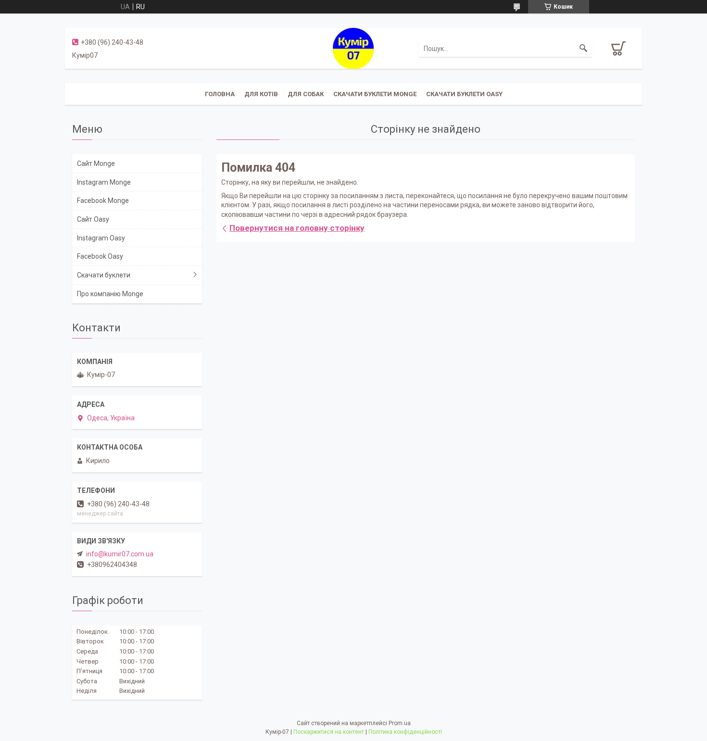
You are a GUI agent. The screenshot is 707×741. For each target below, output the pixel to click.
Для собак (306, 94)
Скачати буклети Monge (375, 94)
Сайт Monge (96, 163)
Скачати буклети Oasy (464, 94)
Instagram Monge (104, 182)
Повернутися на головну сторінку (297, 228)
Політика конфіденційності (405, 731)
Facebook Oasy (100, 256)
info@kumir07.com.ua (119, 554)
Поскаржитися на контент (328, 731)
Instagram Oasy (101, 238)
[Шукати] (583, 48)
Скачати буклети (103, 275)
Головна (220, 94)
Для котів (261, 94)
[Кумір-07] (353, 47)
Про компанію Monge (110, 294)
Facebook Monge (103, 200)
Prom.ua (400, 723)
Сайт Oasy (93, 219)
